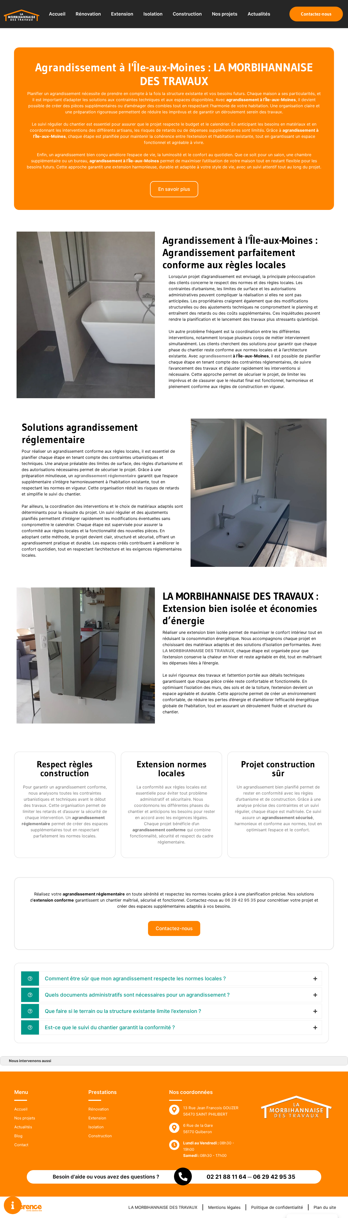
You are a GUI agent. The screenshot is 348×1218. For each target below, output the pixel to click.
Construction (187, 14)
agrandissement (299, 130)
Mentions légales (224, 1207)
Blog (18, 1135)
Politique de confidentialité (277, 1207)
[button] (316, 14)
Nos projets (224, 14)
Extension (122, 14)
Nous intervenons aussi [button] (30, 1061)
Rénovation (88, 14)
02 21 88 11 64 (226, 1176)
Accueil (57, 14)
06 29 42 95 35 (274, 1176)
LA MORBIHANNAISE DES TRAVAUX (162, 1207)
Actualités (259, 14)
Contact (21, 1144)
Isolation (153, 14)
